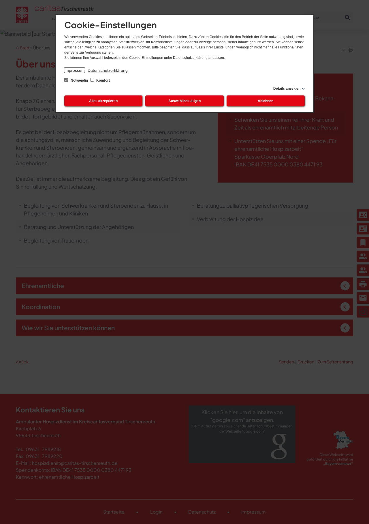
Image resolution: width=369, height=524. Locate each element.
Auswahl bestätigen (184, 101)
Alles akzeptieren (103, 101)
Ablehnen (265, 101)
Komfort (102, 80)
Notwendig (79, 80)
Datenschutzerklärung (108, 70)
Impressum (74, 70)
